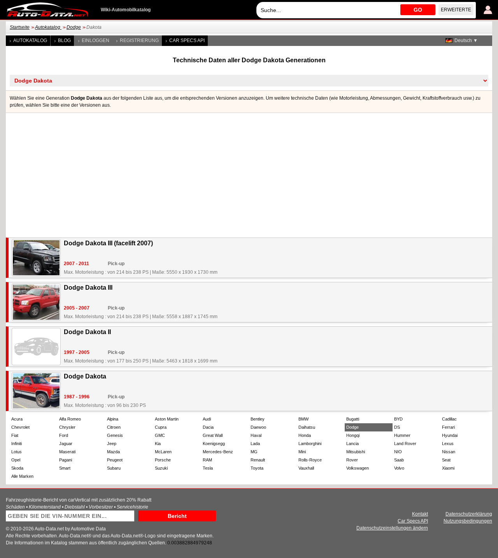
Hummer (402, 435)
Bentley (258, 419)
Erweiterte (456, 9)
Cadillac (449, 419)
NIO (398, 451)
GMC (160, 435)
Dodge (74, 27)
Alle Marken (22, 476)
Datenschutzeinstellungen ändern (392, 528)
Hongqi (352, 435)
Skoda (17, 468)
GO (418, 10)
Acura (17, 419)
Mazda (113, 451)
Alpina (112, 419)
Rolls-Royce (310, 460)
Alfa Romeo (70, 419)
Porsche (163, 460)
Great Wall (213, 435)
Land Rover (405, 443)
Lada (255, 443)
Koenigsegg (214, 443)
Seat (446, 460)
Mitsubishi (355, 451)
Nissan (448, 451)
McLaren (163, 451)
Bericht (177, 516)
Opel (15, 460)
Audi (207, 419)
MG (254, 451)
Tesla (208, 468)
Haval (256, 435)
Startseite (20, 27)
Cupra (161, 427)
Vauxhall (306, 468)
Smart (64, 468)
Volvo (399, 468)
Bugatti (352, 419)
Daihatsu (306, 427)
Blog (64, 40)
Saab (399, 460)
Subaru (114, 468)
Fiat (14, 435)
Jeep (111, 443)
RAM (207, 460)
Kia (158, 443)
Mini (302, 451)
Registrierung (139, 40)
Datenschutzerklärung (468, 514)
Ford (63, 435)
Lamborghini (309, 443)
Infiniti (16, 443)
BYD (398, 419)
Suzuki (161, 468)
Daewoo (258, 427)
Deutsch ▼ (466, 40)
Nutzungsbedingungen (468, 521)
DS (397, 427)
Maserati (67, 451)
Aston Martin (167, 419)
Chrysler (67, 427)
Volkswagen (357, 468)
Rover (352, 460)
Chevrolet (20, 427)
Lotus (16, 451)
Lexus (448, 443)
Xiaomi (448, 468)
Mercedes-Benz (218, 451)
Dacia (208, 427)
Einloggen (95, 40)
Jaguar (65, 443)
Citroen (114, 427)
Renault (258, 460)
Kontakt (420, 514)
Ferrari (448, 427)
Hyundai (450, 435)
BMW (303, 419)
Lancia (352, 443)
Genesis (115, 435)
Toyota (257, 468)
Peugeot (115, 460)
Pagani (65, 460)
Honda (304, 435)
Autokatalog (48, 27)
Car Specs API (187, 40)
